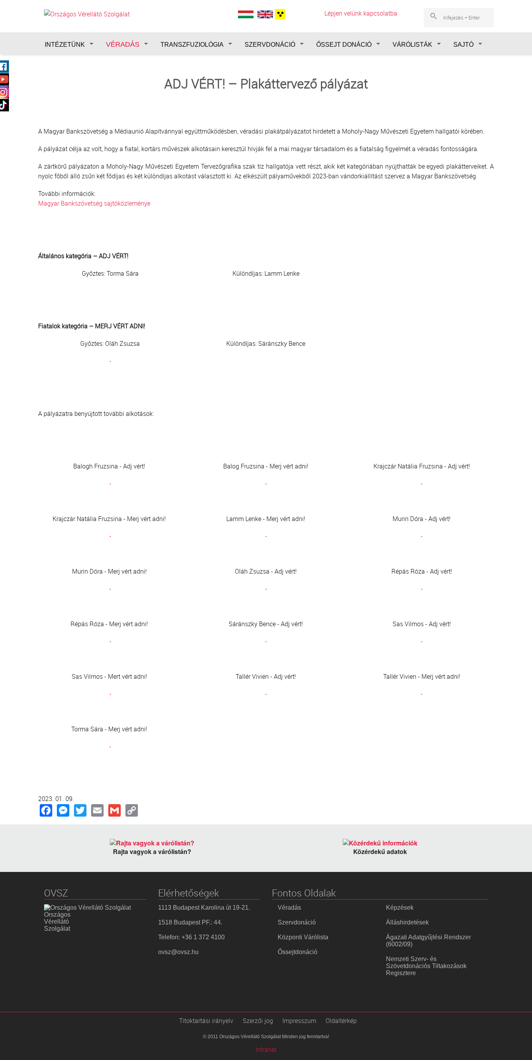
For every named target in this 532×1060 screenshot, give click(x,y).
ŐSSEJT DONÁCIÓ (344, 44)
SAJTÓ (463, 44)
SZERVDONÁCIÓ (270, 44)
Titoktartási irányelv (206, 1020)
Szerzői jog (258, 1020)
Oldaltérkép (341, 1020)
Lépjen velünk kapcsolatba (360, 13)
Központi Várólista (303, 937)
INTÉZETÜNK (65, 44)
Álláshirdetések (407, 922)
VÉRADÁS (122, 44)
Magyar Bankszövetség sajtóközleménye (94, 203)
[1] (279, 14)
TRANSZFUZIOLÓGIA (192, 44)
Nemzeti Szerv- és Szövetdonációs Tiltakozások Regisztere (426, 966)
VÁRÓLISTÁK (412, 44)
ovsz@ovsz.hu (178, 952)
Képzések (400, 907)
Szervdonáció (297, 922)
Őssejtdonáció (297, 952)
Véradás (289, 907)
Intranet (266, 1049)
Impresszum (299, 1020)
